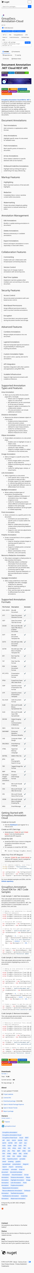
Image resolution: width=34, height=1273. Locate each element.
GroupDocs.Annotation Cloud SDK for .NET (15, 100)
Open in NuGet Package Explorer (13, 1104)
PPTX (4, 1148)
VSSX (8, 1156)
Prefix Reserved (8, 28)
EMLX (15, 1153)
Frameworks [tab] (16, 51)
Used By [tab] (18, 55)
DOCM (20, 1140)
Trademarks (5, 1266)
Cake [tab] (3, 40)
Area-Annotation (17, 1175)
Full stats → (4, 1073)
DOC (8, 1140)
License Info (7, 1098)
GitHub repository (7, 881)
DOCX (14, 1140)
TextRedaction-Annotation (10, 1196)
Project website (8, 1094)
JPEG (3, 1151)
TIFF (24, 1148)
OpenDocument (12, 1159)
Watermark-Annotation (18, 1198)
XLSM (9, 1146)
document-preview (16, 1172)
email (4, 1161)
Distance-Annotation (17, 1177)
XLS (25, 1143)
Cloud (21, 1138)
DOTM (10, 1143)
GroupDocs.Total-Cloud (9, 1138)
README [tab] (6, 51)
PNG (13, 1151)
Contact (4, 1223)
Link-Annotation (16, 1183)
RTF (16, 1143)
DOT (25, 1140)
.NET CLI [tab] (4, 35)
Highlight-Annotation (17, 1180)
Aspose (7, 1122)
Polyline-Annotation (17, 1185)
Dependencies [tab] (8, 55)
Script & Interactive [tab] (14, 37)
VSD (3, 1159)
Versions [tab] (6, 58)
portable (22, 1159)
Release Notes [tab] (17, 58)
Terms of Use (22, 1262)
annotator (5, 1169)
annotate (14, 1169)
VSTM (25, 1153)
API (3, 1140)
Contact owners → (6, 1118)
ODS (20, 1146)
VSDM (19, 1156)
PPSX (14, 1148)
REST (26, 1138)
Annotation (5, 1175)
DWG (24, 1151)
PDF (3, 1153)
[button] (28, 42)
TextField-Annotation (17, 1193)
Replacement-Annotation (10, 1188)
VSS (13, 1156)
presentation (17, 1164)
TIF (29, 1148)
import (11, 1167)
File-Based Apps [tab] (25, 37)
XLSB (14, 1146)
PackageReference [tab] (18, 35)
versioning (19, 1167)
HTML (9, 1153)
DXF (29, 1151)
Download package (9, 1101)
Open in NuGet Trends (10, 1108)
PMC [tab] (10, 35)
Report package (8, 1111)
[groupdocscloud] (3, 1126)
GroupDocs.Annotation (9, 1132)
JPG (9, 1151)
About (15, 1262)
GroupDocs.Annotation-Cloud (11, 1135)
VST (3, 1156)
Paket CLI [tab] (4, 37)
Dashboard (13, 825)
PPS (9, 1148)
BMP (18, 1151)
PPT (25, 1146)
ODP (19, 1148)
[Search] (29, 6)
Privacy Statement (21, 1264)
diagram (25, 1164)
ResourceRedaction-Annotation (12, 1191)
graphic (18, 1161)
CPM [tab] (26, 35)
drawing (10, 1161)
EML (20, 1153)
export (4, 1167)
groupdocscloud (10, 1126)
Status (4, 1231)
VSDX (24, 1156)
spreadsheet (6, 1164)
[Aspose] (3, 1121)
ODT (20, 1143)
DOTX (4, 1143)
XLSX (3, 1146)
